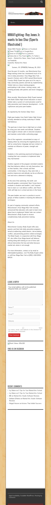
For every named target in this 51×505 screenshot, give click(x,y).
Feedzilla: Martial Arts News (17, 63)
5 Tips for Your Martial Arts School (30, 390)
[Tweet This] (12, 51)
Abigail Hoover (14, 403)
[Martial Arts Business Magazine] (25, 13)
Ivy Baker (12, 390)
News (41, 58)
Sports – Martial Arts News (17, 58)
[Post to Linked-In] (26, 53)
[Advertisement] (25, 446)
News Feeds (31, 58)
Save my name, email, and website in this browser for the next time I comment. (25, 329)
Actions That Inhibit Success (32, 403)
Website (11, 321)
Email (10, 314)
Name (10, 307)
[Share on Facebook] (29, 49)
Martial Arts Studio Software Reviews (26, 396)
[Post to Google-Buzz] (25, 51)
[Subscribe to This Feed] (17, 56)
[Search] (41, 2)
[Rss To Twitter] (33, 56)
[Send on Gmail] (14, 53)
